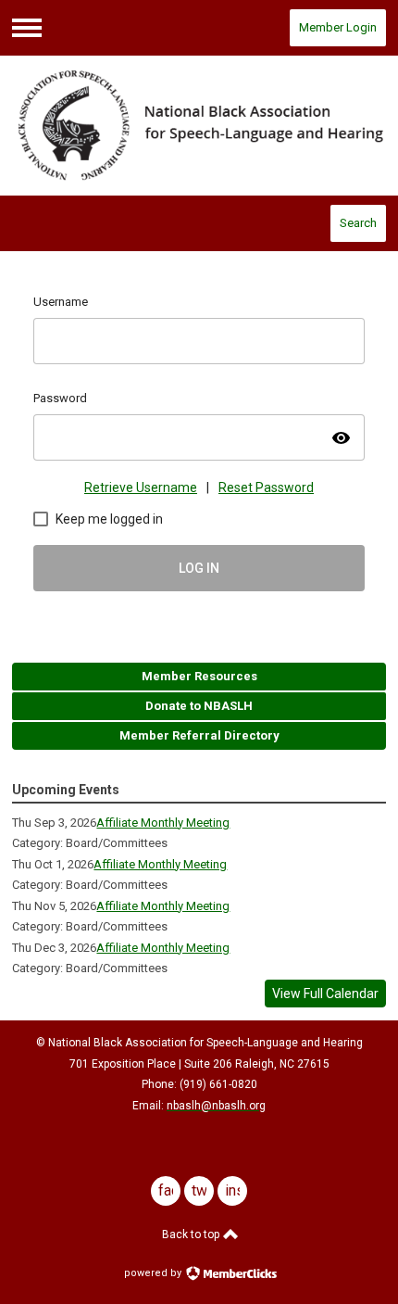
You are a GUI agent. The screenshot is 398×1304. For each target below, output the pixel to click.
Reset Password (266, 487)
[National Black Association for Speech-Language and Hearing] (198, 126)
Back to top (192, 1234)
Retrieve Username (140, 487)
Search (358, 223)
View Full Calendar (325, 993)
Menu (27, 27)
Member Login (338, 27)
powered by (154, 1273)
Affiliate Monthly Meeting (163, 822)
